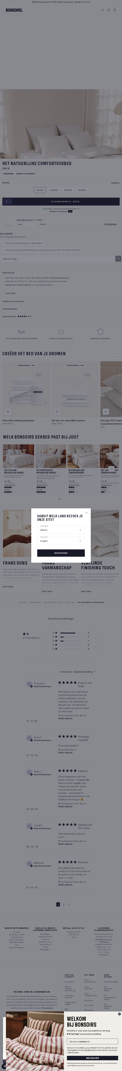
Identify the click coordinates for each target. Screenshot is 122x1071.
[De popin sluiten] (86, 512)
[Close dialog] (119, 1014)
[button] (5, 1066)
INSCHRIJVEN (92, 1058)
